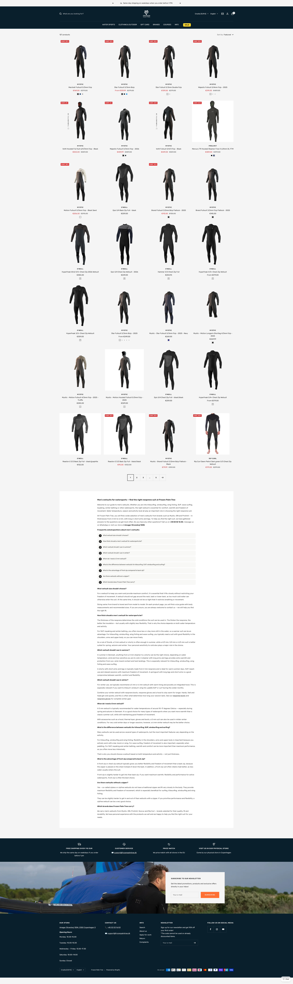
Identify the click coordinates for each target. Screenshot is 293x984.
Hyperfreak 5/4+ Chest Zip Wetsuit (213, 397)
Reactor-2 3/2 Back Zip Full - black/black (124, 461)
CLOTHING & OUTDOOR (128, 25)
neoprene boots (179, 696)
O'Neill (124, 207)
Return (142, 938)
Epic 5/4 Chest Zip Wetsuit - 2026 (124, 272)
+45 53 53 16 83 (114, 927)
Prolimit (213, 146)
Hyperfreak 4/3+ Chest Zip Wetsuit (213, 272)
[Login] (227, 14)
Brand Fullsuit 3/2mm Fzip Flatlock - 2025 (213, 210)
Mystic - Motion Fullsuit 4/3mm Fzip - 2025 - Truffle (80, 398)
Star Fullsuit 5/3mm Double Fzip (169, 87)
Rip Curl (213, 458)
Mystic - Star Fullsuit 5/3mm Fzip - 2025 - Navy (168, 333)
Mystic (80, 84)
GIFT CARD (145, 25)
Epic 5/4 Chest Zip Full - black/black (168, 397)
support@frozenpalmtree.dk (119, 933)
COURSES (167, 25)
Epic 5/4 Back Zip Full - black (124, 210)
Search (142, 927)
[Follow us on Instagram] (217, 929)
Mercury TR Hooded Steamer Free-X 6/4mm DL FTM (212, 149)
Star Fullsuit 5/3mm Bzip (124, 87)
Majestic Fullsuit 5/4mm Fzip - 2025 (212, 87)
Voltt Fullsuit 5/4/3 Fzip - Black (168, 149)
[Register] (195, 943)
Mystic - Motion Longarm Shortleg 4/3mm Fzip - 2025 (212, 334)
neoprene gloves (104, 699)
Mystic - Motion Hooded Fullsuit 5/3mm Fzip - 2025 (124, 398)
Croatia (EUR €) (200, 14)
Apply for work (145, 935)
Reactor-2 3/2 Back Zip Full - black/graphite (80, 461)
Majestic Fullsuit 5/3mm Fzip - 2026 (124, 149)
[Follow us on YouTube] (223, 929)
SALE (187, 25)
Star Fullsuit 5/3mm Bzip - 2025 (124, 333)
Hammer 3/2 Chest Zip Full (168, 272)
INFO (177, 25)
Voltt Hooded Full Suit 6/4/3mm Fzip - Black (80, 149)
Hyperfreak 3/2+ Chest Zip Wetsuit (80, 333)
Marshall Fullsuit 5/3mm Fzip (80, 87)
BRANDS (156, 25)
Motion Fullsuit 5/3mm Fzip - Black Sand (80, 210)
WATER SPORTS (108, 25)
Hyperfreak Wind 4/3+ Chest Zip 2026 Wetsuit (80, 272)
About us (143, 931)
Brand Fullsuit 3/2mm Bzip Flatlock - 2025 (168, 210)
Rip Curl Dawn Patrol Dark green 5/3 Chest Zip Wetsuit (212, 462)
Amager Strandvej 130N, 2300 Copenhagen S (78, 927)
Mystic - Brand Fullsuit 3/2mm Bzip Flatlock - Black (168, 462)
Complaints (144, 942)
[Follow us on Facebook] (210, 929)
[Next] (162, 477)
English (213, 14)
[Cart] (232, 14)
